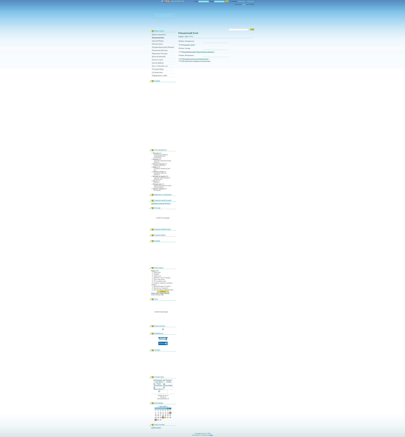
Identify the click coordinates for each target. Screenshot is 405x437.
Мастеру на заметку (159, 176)
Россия (155, 181)
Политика (156, 153)
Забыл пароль (241, 1)
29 (156, 420)
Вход (166, 1)
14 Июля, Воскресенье (186, 55)
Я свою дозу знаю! (160, 281)
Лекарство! (157, 276)
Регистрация (164, 1)
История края (157, 184)
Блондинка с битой (188, 45)
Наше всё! (157, 272)
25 (163, 417)
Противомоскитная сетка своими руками (195, 59)
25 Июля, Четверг (184, 48)
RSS (168, 1)
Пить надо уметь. (159, 279)
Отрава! (156, 274)
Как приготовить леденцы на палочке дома (196, 61)
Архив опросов (164, 293)
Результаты (155, 293)
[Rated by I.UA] (167, 389)
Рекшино (155, 159)
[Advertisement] (163, 114)
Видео (155, 167)
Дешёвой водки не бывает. (162, 286)
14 (170, 413)
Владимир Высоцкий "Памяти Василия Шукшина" (198, 52)
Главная (162, 1)
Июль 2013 (162, 406)
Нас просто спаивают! (161, 288)
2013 (186, 36)
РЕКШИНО (165, 15)
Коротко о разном (158, 189)
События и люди (158, 171)
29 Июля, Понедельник (186, 41)
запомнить (234, 1)
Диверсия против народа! (162, 277)
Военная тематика (158, 164)
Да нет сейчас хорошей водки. (163, 289)
